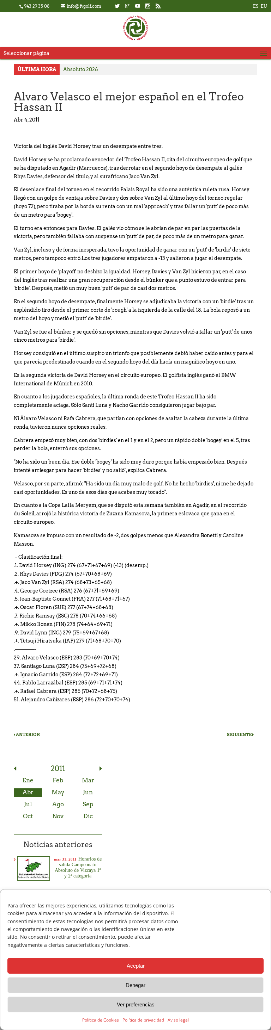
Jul (28, 804)
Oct (28, 816)
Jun (88, 792)
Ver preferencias (136, 1004)
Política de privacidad (143, 1020)
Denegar (135, 985)
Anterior (27, 734)
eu (264, 6)
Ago (58, 804)
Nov (58, 816)
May (58, 792)
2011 (58, 768)
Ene (28, 780)
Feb (58, 780)
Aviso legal (178, 1020)
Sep (88, 804)
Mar (88, 780)
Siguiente (239, 734)
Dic (88, 816)
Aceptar (136, 966)
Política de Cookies (100, 1020)
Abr (28, 792)
